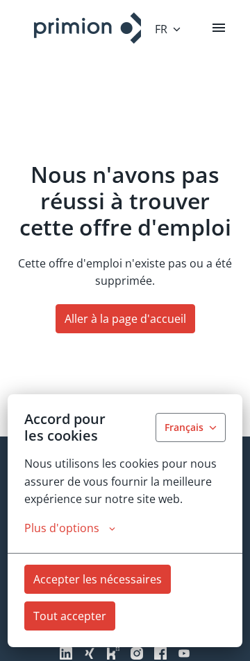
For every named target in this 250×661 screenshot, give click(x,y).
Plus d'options (61, 528)
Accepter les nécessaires (97, 579)
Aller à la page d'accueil (125, 318)
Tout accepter (69, 616)
